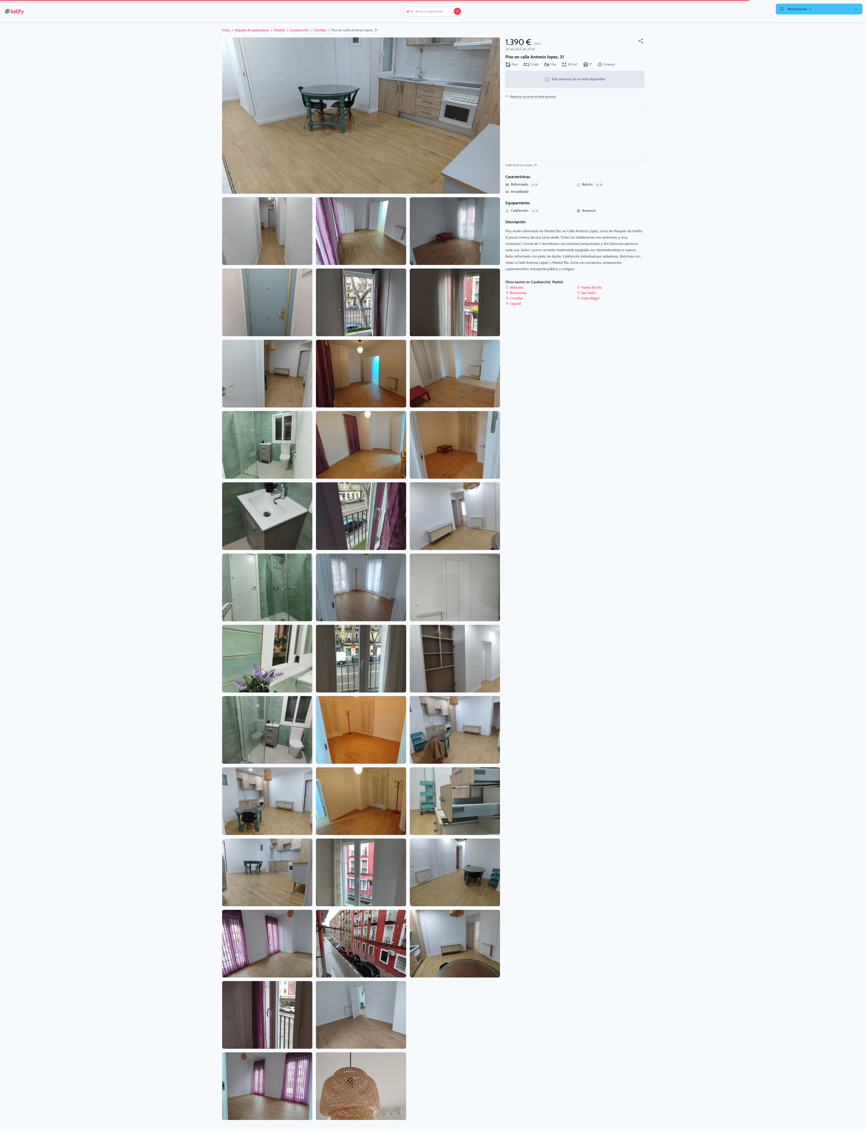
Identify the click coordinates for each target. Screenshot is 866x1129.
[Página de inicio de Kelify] (15, 11)
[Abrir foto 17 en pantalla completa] (361, 373)
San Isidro (588, 293)
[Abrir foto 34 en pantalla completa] (455, 658)
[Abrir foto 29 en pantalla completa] (455, 302)
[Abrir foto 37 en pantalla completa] (455, 872)
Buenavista (518, 293)
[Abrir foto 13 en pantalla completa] (267, 1015)
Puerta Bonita (591, 287)
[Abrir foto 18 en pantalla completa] (361, 445)
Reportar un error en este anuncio (533, 96)
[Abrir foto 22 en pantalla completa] (361, 730)
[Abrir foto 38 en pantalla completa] (455, 943)
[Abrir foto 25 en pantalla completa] (361, 943)
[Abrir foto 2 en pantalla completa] (267, 231)
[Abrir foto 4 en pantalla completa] (267, 373)
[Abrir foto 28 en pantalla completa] (455, 231)
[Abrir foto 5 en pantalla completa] (267, 445)
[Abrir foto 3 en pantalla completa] (267, 302)
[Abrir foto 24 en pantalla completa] (361, 872)
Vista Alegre (590, 298)
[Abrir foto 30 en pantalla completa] (455, 373)
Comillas (516, 298)
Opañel (515, 303)
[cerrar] (856, 9)
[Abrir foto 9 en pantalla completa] (267, 730)
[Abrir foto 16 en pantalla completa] (361, 302)
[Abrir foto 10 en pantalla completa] (267, 801)
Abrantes (517, 287)
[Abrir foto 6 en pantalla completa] (267, 516)
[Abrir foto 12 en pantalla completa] (267, 943)
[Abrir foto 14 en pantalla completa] (267, 1086)
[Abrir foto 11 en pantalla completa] (267, 872)
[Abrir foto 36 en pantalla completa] (455, 801)
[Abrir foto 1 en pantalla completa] (361, 115)
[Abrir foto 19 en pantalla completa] (361, 516)
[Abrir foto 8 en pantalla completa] (267, 658)
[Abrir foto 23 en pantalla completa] (361, 801)
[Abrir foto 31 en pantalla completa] (455, 445)
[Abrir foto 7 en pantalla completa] (267, 587)
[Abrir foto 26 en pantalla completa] (361, 1015)
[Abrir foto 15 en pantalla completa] (361, 231)
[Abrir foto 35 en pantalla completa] (455, 730)
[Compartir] (640, 41)
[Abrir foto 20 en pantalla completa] (361, 587)
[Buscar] (457, 11)
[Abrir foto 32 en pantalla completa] (455, 516)
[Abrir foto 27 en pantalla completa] (361, 1086)
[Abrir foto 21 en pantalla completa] (361, 658)
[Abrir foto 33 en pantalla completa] (455, 587)
